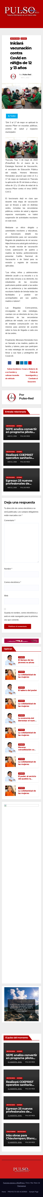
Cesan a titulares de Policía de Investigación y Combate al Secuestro (30, 375)
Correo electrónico (12, 582)
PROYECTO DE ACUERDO (17, 1192)
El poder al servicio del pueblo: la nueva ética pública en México (27, 780)
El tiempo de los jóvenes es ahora (26, 661)
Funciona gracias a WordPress (14, 1183)
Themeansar (21, 1186)
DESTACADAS (15, 38)
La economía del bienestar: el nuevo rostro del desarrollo (27, 722)
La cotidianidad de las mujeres (27, 676)
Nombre (8, 569)
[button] (35, 25)
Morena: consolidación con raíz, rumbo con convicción (26, 751)
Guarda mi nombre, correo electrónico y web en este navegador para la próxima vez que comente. (21, 616)
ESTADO (23, 38)
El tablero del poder (27, 690)
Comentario (9, 520)
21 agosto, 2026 (15, 1062)
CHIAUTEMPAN (11, 1131)
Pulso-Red (27, 74)
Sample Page (33, 1192)
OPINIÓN (21, 657)
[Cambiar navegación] (39, 25)
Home (4, 1192)
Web (6, 596)
